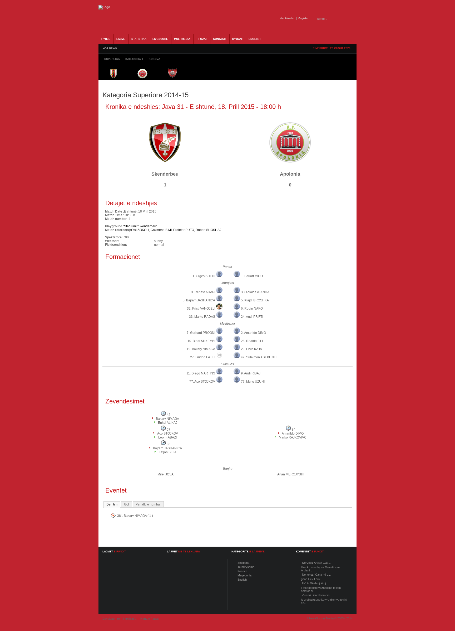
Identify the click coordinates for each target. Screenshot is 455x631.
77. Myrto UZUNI (253, 381)
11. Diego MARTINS (200, 373)
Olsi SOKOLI (140, 230)
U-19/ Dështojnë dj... (315, 583)
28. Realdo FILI (252, 341)
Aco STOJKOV (167, 433)
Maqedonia (244, 575)
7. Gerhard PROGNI (201, 333)
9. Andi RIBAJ (250, 373)
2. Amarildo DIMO (253, 333)
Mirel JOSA (165, 474)
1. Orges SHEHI (203, 276)
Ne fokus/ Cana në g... (316, 574)
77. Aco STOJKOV (202, 381)
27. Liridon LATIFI (202, 357)
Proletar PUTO (183, 230)
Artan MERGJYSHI (290, 474)
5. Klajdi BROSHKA (255, 300)
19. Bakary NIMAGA (201, 349)
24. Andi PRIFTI (252, 317)
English (242, 579)
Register (303, 18)
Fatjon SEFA (167, 452)
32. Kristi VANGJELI (201, 308)
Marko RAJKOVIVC (292, 437)
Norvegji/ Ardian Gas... (316, 562)
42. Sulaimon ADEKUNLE (259, 357)
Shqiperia (243, 562)
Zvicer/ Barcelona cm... (317, 595)
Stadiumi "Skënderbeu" (140, 226)
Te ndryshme (246, 567)
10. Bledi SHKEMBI (201, 341)
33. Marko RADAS (202, 317)
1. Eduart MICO (252, 276)
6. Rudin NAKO (252, 308)
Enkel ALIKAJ (167, 423)
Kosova (242, 571)
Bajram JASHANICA (167, 448)
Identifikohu (287, 18)
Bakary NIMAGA (167, 419)
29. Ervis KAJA (251, 349)
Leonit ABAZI (167, 437)
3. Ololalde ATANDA (255, 292)
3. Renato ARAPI (203, 292)
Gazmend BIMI (161, 230)
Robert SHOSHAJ (208, 230)
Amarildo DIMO (293, 433)
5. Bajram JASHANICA (199, 300)
